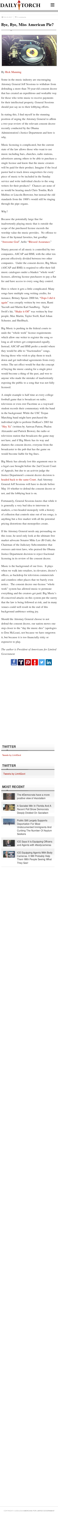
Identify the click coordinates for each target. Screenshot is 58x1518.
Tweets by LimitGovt (11, 754)
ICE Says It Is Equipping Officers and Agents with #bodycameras (34, 843)
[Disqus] (28, 705)
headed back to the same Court (18, 479)
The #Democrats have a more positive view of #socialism (33, 796)
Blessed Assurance (39, 242)
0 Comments (21, 17)
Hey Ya (6, 426)
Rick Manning (13, 72)
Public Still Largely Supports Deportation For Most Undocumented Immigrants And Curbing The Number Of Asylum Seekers (34, 827)
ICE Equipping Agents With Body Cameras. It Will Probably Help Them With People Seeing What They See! (34, 857)
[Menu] (52, 4)
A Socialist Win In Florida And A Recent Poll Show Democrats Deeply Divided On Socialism (34, 809)
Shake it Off (22, 311)
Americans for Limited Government (38, 1511)
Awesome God (10, 242)
